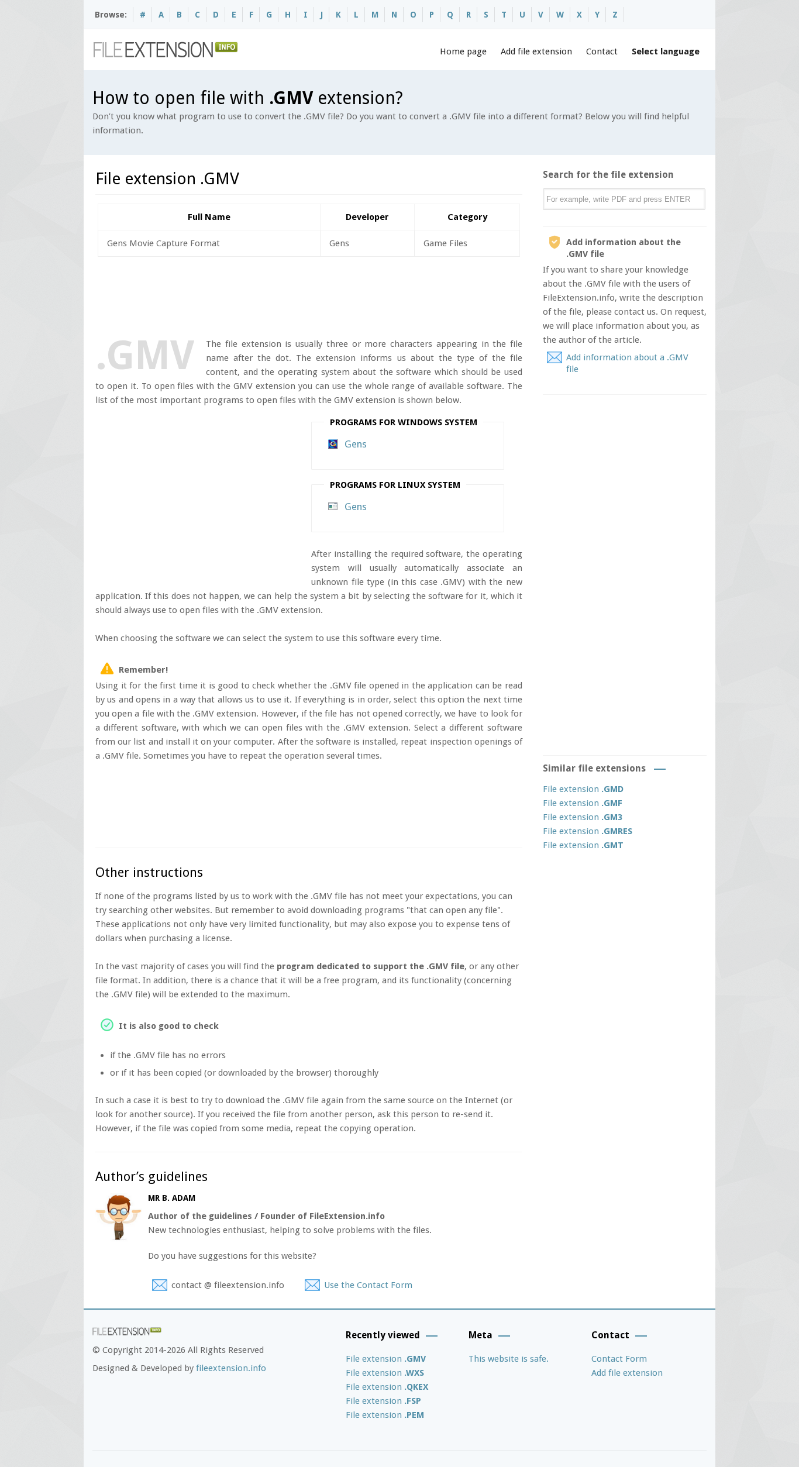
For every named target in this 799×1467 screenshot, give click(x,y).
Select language (666, 51)
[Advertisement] (308, 294)
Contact (602, 51)
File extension (583, 789)
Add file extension (536, 51)
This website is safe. (509, 1359)
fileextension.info (231, 1368)
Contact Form (619, 1359)
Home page (463, 51)
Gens (356, 444)
